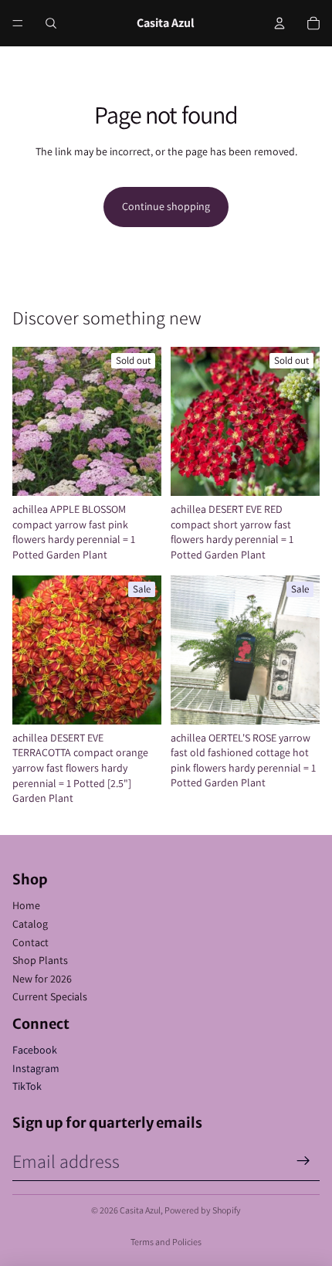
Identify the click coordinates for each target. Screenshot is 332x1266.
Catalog (30, 924)
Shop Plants (40, 960)
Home (26, 905)
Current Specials (49, 996)
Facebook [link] (34, 1050)
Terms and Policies (166, 1241)
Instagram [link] (35, 1068)
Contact (30, 942)
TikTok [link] (27, 1086)
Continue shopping (166, 206)
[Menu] (18, 23)
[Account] (279, 23)
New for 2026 (42, 979)
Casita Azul (140, 1210)
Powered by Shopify (202, 1210)
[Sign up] (303, 1161)
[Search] (51, 23)
